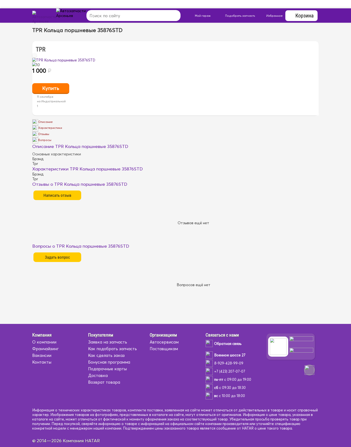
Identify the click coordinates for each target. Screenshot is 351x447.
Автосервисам (164, 341)
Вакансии (41, 355)
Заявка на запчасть (107, 341)
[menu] (76, 15)
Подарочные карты (107, 368)
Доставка (98, 375)
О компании (44, 341)
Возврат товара (104, 382)
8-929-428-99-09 (228, 363)
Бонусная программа (109, 362)
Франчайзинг (45, 348)
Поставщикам (164, 348)
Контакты (41, 362)
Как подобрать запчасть (112, 348)
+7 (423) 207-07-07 (229, 371)
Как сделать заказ (106, 355)
